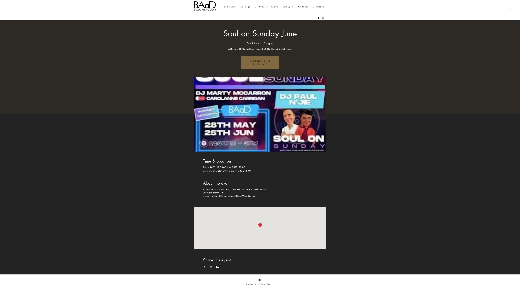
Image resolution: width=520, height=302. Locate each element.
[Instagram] (323, 18)
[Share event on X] (211, 267)
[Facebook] (318, 18)
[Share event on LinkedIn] (217, 267)
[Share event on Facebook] (204, 267)
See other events (260, 64)
